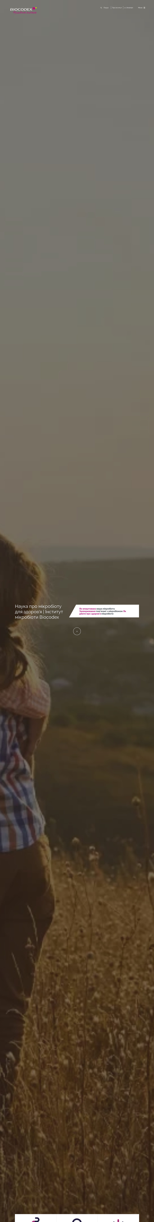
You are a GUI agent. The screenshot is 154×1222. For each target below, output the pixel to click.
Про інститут (117, 8)
